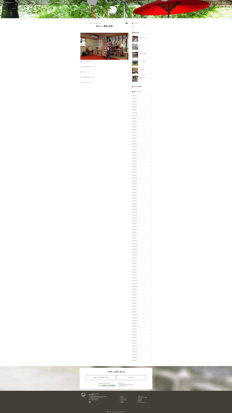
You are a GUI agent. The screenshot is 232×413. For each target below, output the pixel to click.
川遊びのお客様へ (143, 53)
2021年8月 (134, 257)
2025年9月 (134, 118)
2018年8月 (134, 357)
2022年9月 (134, 220)
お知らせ (139, 401)
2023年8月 (134, 189)
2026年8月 (134, 95)
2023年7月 (134, 192)
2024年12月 (134, 143)
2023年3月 (134, 203)
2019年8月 (134, 326)
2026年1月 (134, 109)
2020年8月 (134, 292)
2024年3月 (134, 169)
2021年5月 (134, 266)
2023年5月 (134, 198)
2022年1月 (134, 243)
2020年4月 (134, 303)
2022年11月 (134, 215)
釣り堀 (51, 2)
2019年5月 (134, 334)
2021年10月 (134, 252)
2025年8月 (134, 121)
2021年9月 (134, 255)
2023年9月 (134, 186)
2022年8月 (134, 223)
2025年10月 (134, 115)
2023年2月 (134, 206)
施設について (140, 396)
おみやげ (29, 2)
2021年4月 (134, 269)
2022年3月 (134, 237)
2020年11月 (134, 283)
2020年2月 (134, 309)
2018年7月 (134, 360)
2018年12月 (134, 349)
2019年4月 (134, 337)
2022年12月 (134, 212)
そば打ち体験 (45, 2)
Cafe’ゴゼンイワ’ (36, 2)
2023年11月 (134, 181)
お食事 (23, 2)
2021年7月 (134, 260)
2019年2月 (134, 343)
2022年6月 (134, 229)
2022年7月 (134, 226)
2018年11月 (134, 351)
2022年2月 (134, 240)
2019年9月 (134, 323)
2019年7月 (134, 329)
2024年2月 (134, 172)
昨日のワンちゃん (143, 77)
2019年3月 (134, 340)
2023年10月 (134, 183)
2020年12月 (134, 280)
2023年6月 (134, 195)
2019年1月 (134, 346)
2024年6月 (134, 161)
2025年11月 (134, 112)
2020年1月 (134, 311)
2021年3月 (134, 272)
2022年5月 (134, 232)
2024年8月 (134, 155)
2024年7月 (134, 158)
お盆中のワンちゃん (143, 37)
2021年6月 (134, 263)
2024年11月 (134, 146)
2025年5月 (134, 129)
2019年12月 (134, 314)
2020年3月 (134, 306)
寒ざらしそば (142, 45)
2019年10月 (134, 320)
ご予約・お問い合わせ (65, 2)
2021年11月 (134, 249)
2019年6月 (134, 331)
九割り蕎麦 (141, 69)
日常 (127, 23)
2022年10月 (134, 218)
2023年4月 (134, 200)
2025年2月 (134, 138)
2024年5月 (134, 163)
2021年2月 (134, 274)
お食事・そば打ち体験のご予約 (100, 377)
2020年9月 (134, 289)
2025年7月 (134, 124)
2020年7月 (134, 294)
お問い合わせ (131, 377)
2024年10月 (134, 149)
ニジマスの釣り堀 (143, 61)
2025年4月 (134, 132)
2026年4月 (134, 104)
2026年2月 (134, 106)
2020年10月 (134, 286)
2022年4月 (134, 235)
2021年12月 (134, 246)
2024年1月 (134, 175)
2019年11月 (134, 317)
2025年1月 (134, 141)
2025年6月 (134, 126)
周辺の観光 (140, 398)
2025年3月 (134, 135)
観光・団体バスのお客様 (142, 397)
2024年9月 (134, 152)
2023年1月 (134, 209)
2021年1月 (134, 277)
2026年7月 (134, 98)
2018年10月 (134, 354)
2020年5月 (134, 300)
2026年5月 (134, 101)
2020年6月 (134, 297)
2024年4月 (134, 166)
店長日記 (139, 400)
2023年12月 (134, 178)
